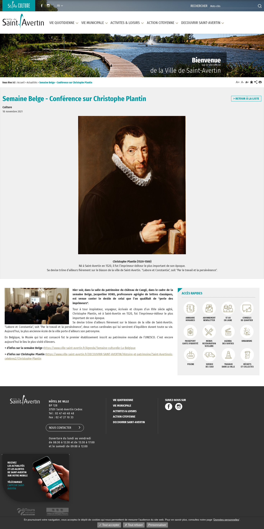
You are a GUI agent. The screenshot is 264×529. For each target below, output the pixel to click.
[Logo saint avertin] (25, 400)
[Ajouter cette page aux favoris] (251, 82)
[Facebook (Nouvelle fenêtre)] (41, 6)
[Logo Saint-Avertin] (23, 21)
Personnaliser (157, 524)
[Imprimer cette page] (260, 82)
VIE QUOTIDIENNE (123, 400)
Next (244, 57)
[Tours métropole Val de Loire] (26, 511)
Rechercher (199, 6)
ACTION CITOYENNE (124, 416)
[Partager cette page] (255, 82)
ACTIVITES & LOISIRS (124, 411)
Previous (19, 57)
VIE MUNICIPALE (122, 405)
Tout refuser (135, 524)
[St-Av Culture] (18, 5)
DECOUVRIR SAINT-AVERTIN (129, 422)
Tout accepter (110, 524)
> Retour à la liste (246, 98)
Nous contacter (60, 428)
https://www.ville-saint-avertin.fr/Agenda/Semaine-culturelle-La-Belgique (89, 348)
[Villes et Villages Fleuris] (57, 512)
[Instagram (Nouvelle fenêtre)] (49, 6)
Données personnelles (226, 519)
